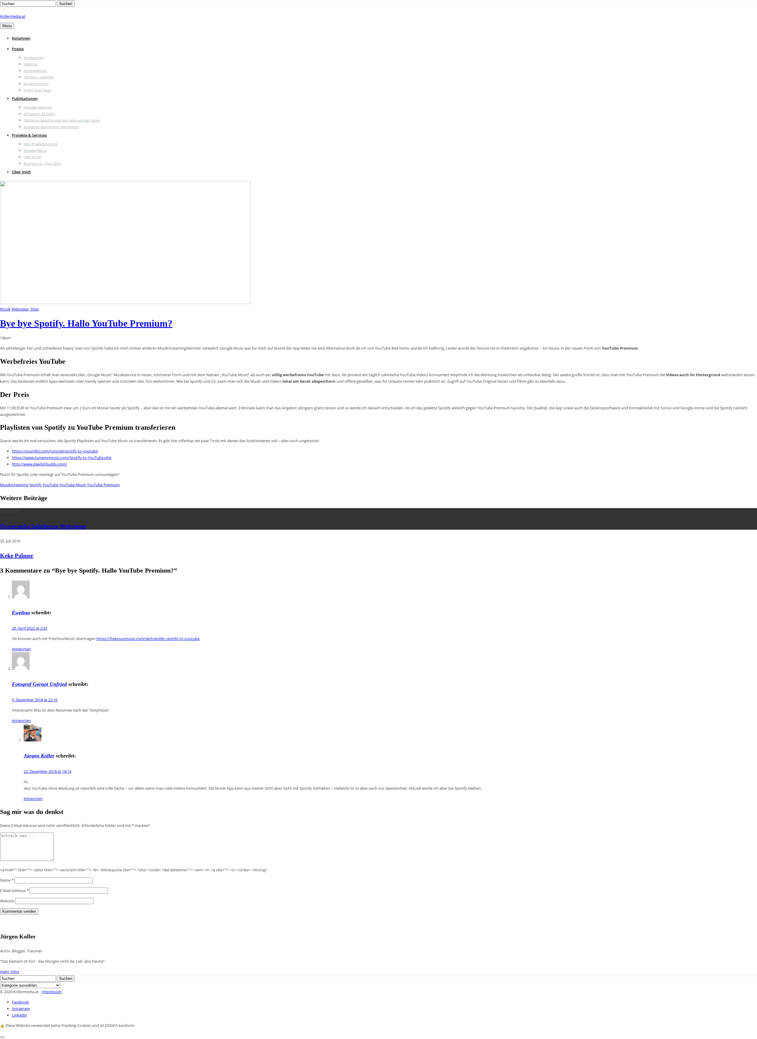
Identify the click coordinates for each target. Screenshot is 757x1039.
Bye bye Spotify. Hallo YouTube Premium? (86, 323)
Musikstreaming (14, 484)
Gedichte (30, 64)
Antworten (21, 649)
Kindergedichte (35, 70)
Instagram (21, 1008)
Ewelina (21, 612)
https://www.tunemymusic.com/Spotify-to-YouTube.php (61, 457)
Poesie (18, 48)
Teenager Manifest (38, 107)
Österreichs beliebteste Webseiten (43, 526)
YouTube (50, 484)
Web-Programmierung (40, 144)
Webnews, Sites (25, 309)
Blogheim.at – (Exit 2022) (42, 163)
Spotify (35, 484)
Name (7, 880)
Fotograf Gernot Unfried (39, 684)
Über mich (21, 171)
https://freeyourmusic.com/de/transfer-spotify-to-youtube (148, 638)
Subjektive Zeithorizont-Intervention (51, 127)
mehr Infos (9, 971)
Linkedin (19, 1015)
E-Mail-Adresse (14, 890)
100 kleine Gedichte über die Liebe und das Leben (62, 120)
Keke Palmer (16, 555)
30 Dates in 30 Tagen (39, 114)
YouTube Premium (103, 484)
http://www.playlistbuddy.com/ (39, 464)
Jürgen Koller (39, 756)
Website (7, 901)
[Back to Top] (2, 1037)
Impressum (52, 991)
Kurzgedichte (33, 57)
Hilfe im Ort (32, 157)
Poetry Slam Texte (37, 90)
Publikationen (25, 98)
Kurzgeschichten (36, 83)
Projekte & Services (29, 135)
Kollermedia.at (12, 16)
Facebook (20, 1002)
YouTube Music (72, 484)
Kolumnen (21, 38)
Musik (5, 309)
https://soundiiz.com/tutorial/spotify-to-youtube (55, 451)
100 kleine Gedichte (39, 77)
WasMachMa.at (35, 150)
